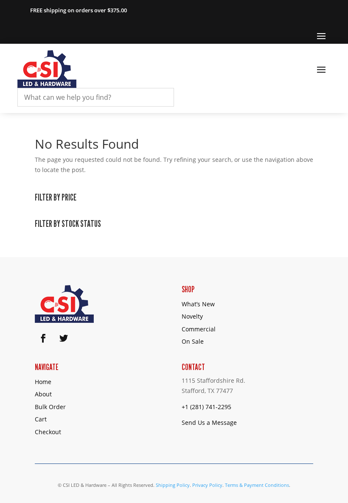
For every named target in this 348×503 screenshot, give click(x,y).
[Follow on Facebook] (43, 338)
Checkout (48, 432)
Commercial (199, 329)
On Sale (193, 341)
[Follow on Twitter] (63, 338)
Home (43, 382)
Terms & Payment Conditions (257, 485)
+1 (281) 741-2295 (206, 407)
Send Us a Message (209, 422)
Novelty (192, 316)
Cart (41, 419)
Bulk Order (50, 407)
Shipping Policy (173, 485)
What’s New (198, 304)
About (43, 394)
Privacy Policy (207, 485)
